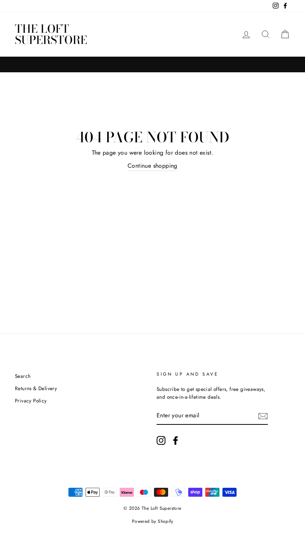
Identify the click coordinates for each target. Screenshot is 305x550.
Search (22, 376)
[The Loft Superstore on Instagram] (161, 440)
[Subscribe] (263, 416)
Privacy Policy (31, 400)
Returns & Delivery (36, 388)
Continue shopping (152, 165)
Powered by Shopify (152, 521)
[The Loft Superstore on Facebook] (175, 440)
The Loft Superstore (51, 34)
